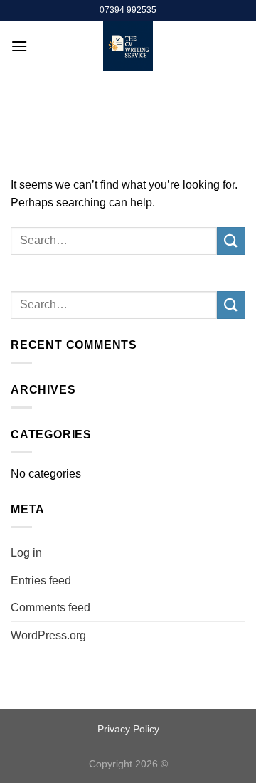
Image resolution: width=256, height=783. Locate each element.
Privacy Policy (128, 729)
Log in (26, 553)
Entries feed (41, 580)
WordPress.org (48, 635)
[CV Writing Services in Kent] (128, 46)
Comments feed (50, 607)
